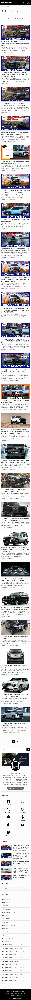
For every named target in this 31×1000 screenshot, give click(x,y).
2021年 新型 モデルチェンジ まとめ (13, 958)
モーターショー (8, 938)
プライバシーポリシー (15, 991)
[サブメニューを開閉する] (28, 899)
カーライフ (7, 935)
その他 (6, 941)
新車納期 (6, 906)
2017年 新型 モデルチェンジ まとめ (13, 945)
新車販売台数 (8, 909)
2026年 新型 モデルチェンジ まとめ (13, 974)
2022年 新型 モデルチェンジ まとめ (13, 961)
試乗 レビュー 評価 (9, 925)
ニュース (6, 932)
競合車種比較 (8, 919)
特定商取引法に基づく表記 (11, 993)
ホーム (8, 991)
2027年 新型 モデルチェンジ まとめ (13, 977)
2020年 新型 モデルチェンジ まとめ (13, 954)
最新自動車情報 (6, 2)
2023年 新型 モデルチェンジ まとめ (13, 964)
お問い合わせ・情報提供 (15, 995)
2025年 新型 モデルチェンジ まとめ (13, 971)
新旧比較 (6, 922)
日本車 (6, 899)
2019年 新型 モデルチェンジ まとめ (13, 951)
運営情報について (21, 993)
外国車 (6, 902)
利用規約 (22, 991)
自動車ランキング (9, 912)
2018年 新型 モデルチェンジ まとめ (13, 948)
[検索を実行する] (28, 749)
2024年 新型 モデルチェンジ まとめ (13, 967)
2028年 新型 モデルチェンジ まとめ (13, 980)
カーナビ (6, 928)
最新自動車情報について (15, 788)
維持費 (6, 915)
